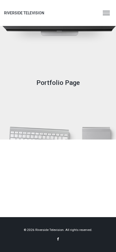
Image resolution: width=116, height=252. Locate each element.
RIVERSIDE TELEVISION (24, 13)
